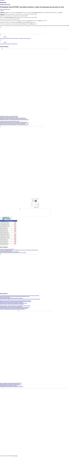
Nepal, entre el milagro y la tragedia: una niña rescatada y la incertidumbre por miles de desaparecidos (15, 305)
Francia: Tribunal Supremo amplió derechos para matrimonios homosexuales (11, 386)
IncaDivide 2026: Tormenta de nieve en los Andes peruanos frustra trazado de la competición (14, 308)
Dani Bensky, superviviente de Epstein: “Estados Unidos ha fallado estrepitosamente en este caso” (14, 296)
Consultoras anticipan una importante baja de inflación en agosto (9, 121)
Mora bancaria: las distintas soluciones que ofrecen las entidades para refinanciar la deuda (13, 122)
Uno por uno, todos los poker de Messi (6, 250)
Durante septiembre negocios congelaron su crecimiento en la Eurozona (10, 384)
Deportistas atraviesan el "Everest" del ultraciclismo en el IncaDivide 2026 (11, 306)
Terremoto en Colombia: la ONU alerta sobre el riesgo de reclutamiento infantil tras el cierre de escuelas (15, 300)
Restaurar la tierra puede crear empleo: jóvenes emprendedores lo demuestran (11, 302)
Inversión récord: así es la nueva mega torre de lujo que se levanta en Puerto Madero (12, 123)
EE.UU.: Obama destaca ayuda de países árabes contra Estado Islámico (10, 383)
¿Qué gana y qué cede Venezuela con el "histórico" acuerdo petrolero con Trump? (12, 309)
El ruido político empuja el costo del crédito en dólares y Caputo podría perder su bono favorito (14, 124)
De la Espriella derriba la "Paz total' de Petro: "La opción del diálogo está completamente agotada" (15, 307)
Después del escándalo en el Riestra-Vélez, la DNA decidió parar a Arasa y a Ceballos (13, 252)
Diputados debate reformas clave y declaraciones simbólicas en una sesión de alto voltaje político (14, 119)
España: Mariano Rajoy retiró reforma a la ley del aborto (8, 385)
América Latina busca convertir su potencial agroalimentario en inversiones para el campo (13, 303)
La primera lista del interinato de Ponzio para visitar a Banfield (9, 251)
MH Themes (16, 455)
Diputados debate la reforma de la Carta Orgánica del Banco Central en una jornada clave (13, 118)
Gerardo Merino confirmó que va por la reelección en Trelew (9, 116)
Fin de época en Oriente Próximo (5, 297)
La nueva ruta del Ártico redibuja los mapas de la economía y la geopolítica (11, 298)
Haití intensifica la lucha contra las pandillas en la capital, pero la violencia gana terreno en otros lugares (15, 301)
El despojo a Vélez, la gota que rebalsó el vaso (7, 249)
